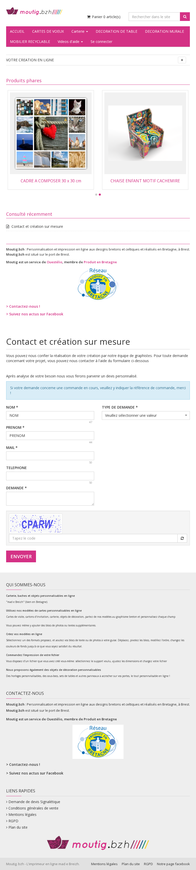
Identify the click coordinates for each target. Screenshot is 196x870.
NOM (12, 407)
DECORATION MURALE (164, 31)
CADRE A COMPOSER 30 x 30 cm (51, 181)
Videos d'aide (69, 41)
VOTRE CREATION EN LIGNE (30, 59)
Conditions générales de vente (33, 808)
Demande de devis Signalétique (34, 801)
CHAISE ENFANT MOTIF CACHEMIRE (145, 181)
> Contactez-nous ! (23, 306)
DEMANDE (16, 487)
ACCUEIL (17, 31)
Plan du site (18, 827)
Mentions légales (22, 814)
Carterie (78, 31)
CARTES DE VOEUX (48, 31)
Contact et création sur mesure (37, 226)
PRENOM (15, 427)
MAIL (12, 447)
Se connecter (101, 41)
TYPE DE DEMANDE (120, 407)
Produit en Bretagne (100, 262)
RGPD (13, 820)
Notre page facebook (173, 864)
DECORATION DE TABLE (116, 31)
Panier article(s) (105, 16)
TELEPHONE (16, 467)
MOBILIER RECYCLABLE (30, 41)
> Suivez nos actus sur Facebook (34, 314)
